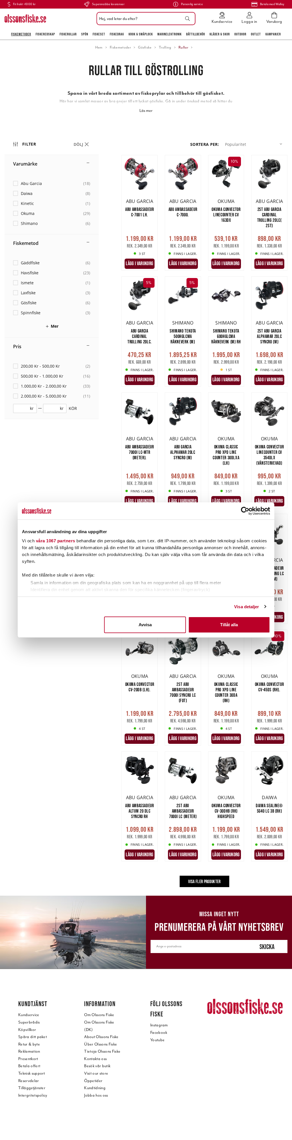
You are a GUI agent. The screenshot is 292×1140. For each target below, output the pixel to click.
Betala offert (29, 1066)
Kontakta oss (95, 1058)
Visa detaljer (246, 606)
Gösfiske (145, 47)
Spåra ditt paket (32, 1036)
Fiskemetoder (21, 34)
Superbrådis (29, 1022)
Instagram (159, 1025)
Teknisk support (31, 1073)
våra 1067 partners (55, 540)
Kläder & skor (220, 34)
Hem (99, 47)
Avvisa (145, 624)
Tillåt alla (229, 624)
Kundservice (28, 1014)
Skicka (267, 946)
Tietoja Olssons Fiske (102, 1051)
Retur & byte (29, 1044)
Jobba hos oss (96, 1095)
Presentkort (28, 1058)
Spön (84, 34)
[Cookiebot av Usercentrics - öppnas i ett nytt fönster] (245, 511)
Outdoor (240, 34)
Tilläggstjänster (31, 1087)
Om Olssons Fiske (99, 1014)
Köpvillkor (27, 1029)
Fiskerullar (68, 34)
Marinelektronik (169, 34)
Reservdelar (28, 1080)
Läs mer (146, 110)
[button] (254, 144)
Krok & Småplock (141, 34)
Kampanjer (273, 34)
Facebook (158, 1032)
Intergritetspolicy (32, 1095)
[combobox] (144, 19)
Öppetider (93, 1080)
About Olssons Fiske (101, 1036)
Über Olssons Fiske (100, 1044)
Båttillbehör (195, 34)
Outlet (256, 34)
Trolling (165, 47)
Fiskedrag (117, 34)
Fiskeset (99, 34)
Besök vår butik (97, 1066)
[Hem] (25, 18)
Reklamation (29, 1051)
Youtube (157, 1040)
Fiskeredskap (45, 34)
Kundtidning (95, 1087)
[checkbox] (51, 183)
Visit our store (96, 1073)
